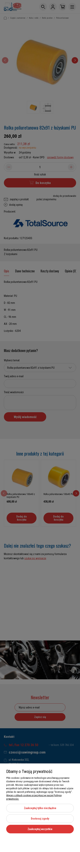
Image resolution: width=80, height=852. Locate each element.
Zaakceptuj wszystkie (40, 829)
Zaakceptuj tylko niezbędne (40, 808)
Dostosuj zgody (40, 818)
